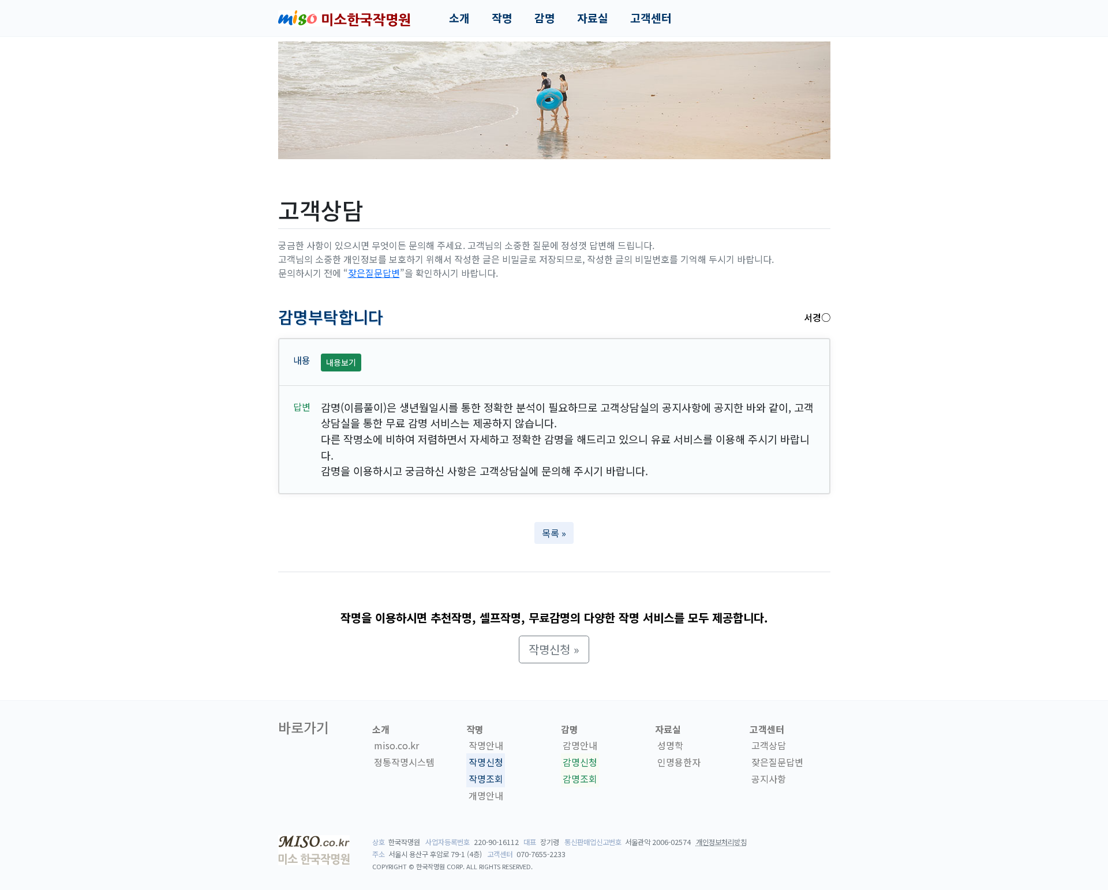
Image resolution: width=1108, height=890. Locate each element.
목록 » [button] (554, 533)
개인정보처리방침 (721, 842)
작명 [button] (502, 18)
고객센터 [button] (651, 18)
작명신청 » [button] (554, 649)
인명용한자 (679, 762)
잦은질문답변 (374, 273)
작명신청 (486, 762)
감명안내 (580, 745)
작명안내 (486, 745)
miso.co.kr (396, 745)
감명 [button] (544, 18)
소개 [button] (459, 18)
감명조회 (580, 779)
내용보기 (341, 362)
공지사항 (768, 779)
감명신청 (580, 762)
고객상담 (768, 745)
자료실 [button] (592, 18)
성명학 (670, 745)
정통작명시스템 (404, 762)
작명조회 (486, 779)
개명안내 (486, 795)
